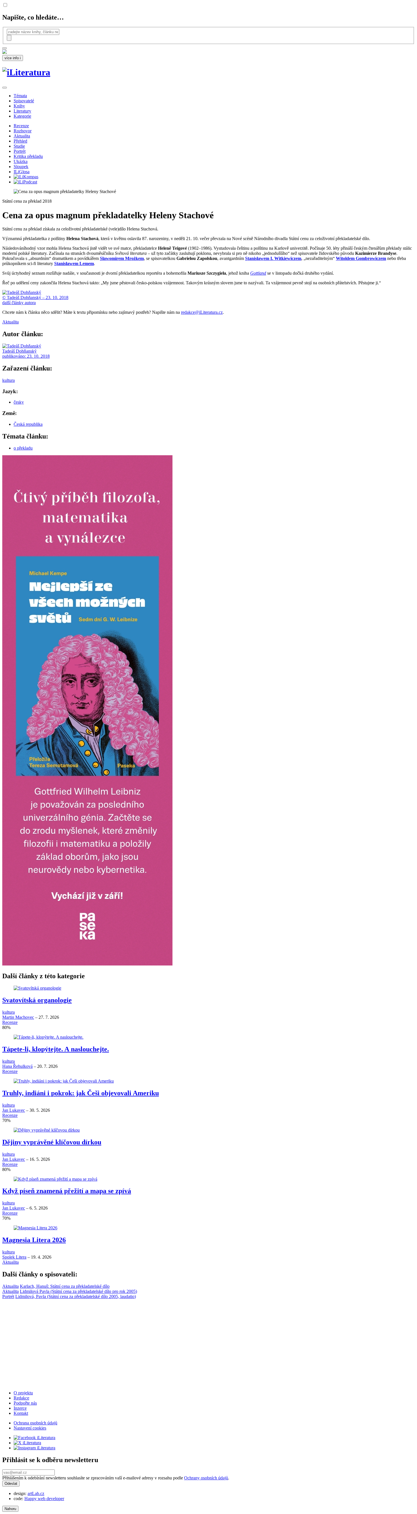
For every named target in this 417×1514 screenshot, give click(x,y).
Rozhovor (22, 130)
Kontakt (21, 1413)
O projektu (23, 1392)
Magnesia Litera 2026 (34, 1240)
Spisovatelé (24, 100)
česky (19, 402)
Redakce (21, 1398)
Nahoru (10, 1509)
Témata (20, 95)
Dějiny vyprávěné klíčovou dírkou (51, 1142)
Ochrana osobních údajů (35, 1422)
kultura (8, 380)
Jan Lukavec (13, 1110)
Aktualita (22, 136)
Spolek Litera (14, 1257)
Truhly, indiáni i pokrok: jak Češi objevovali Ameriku (80, 1093)
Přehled (20, 141)
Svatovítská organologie (37, 1000)
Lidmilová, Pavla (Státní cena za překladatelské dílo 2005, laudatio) (75, 1296)
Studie (19, 146)
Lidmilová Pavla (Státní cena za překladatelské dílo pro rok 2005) (78, 1291)
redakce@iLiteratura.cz (202, 312)
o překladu (23, 448)
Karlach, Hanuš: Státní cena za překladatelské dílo (64, 1286)
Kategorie (22, 116)
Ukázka (21, 161)
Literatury (22, 111)
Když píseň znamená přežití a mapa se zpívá (66, 1191)
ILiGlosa (22, 171)
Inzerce (20, 1408)
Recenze (21, 125)
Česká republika (28, 424)
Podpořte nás (25, 1403)
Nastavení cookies (30, 1428)
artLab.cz (36, 1493)
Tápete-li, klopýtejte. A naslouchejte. (55, 1049)
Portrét (20, 151)
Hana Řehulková (17, 1066)
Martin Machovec (18, 1017)
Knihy (19, 105)
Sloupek (21, 166)
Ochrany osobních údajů (206, 1477)
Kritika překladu (28, 156)
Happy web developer (44, 1498)
